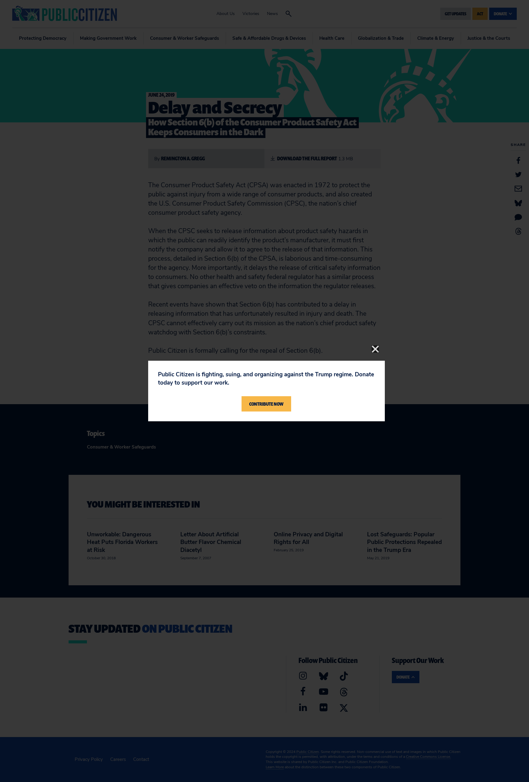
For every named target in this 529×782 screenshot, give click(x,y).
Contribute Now (266, 403)
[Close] (375, 349)
